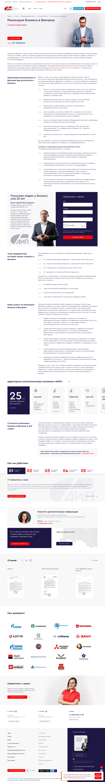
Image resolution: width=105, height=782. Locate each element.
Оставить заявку (15, 38)
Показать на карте (64, 543)
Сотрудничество (43, 746)
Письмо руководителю (39, 778)
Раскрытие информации (45, 760)
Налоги (35, 8)
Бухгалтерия (11, 757)
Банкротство (11, 746)
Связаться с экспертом (20, 543)
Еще (65, 8)
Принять (98, 774)
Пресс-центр (42, 750)
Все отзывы (95, 560)
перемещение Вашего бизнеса (62, 68)
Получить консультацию (93, 8)
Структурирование (13, 743)
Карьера (41, 743)
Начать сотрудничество (16, 496)
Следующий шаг (90, 496)
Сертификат (56, 411)
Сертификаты (42, 753)
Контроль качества (28, 778)
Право (40, 8)
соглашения (81, 232)
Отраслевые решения (45, 736)
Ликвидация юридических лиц (16, 750)
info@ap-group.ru (73, 719)
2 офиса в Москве (41, 1)
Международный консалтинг (16, 753)
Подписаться (79, 755)
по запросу (18, 43)
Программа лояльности (25, 1)
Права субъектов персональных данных (30, 780)
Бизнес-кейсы (42, 740)
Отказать (98, 777)
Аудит (29, 8)
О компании (7, 1)
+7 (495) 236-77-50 (90, 1)
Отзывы (41, 763)
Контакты (15, 1)
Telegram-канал (79, 8)
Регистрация (11, 760)
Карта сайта (49, 778)
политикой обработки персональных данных (74, 777)
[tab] (16, 471)
